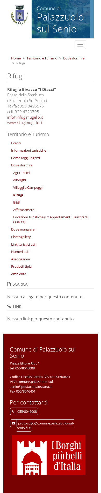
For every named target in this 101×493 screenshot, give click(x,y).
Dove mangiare (22, 229)
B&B (16, 202)
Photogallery (21, 236)
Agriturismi (21, 172)
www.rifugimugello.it (24, 122)
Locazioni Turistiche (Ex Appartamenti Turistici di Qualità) (50, 219)
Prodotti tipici (21, 266)
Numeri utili (20, 251)
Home (16, 58)
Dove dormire (73, 58)
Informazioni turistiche (28, 150)
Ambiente (18, 274)
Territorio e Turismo (42, 58)
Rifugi (18, 195)
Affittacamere (23, 209)
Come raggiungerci (25, 158)
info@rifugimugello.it (25, 117)
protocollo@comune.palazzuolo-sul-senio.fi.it (45, 425)
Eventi (16, 143)
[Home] (19, 15)
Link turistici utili (23, 244)
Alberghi (19, 180)
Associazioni (20, 259)
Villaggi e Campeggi (27, 187)
